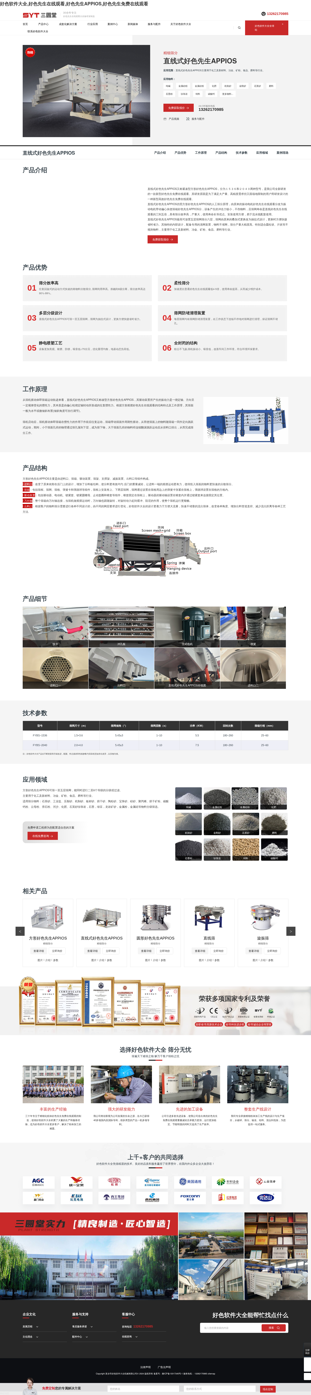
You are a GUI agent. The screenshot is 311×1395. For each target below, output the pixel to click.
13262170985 (277, 14)
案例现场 (282, 152)
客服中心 (128, 1314)
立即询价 (57, 951)
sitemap (211, 1373)
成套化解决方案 (68, 24)
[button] (290, 931)
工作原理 (201, 152)
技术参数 (242, 152)
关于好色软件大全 (180, 24)
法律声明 (145, 1367)
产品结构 (221, 152)
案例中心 (113, 24)
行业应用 (92, 24)
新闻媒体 (133, 24)
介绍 (48, 960)
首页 (25, 24)
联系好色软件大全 (38, 31)
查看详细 (39, 951)
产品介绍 (160, 152)
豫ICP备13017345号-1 (172, 1373)
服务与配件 (154, 24)
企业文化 (29, 1314)
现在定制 (268, 1389)
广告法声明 (164, 1367)
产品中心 (43, 24)
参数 (55, 960)
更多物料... (227, 93)
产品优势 (180, 152)
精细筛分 (170, 52)
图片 (40, 960)
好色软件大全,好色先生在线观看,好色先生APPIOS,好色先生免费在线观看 (74, 3)
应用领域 (262, 152)
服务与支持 (80, 1314)
